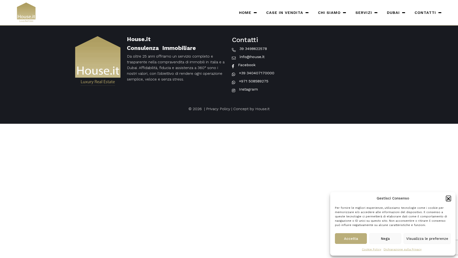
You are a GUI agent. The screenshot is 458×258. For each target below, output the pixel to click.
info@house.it (252, 56)
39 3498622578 (253, 48)
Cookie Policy (371, 249)
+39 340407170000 (256, 73)
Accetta (351, 238)
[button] (448, 198)
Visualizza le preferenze (427, 238)
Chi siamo (329, 12)
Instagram (248, 89)
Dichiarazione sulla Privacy (403, 249)
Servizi (363, 12)
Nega (385, 238)
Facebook (246, 65)
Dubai (393, 12)
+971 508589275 (253, 81)
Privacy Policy (218, 109)
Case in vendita (284, 12)
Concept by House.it (251, 109)
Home (245, 12)
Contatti (425, 12)
